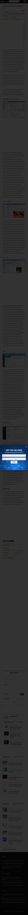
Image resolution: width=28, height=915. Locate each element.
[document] (14, 457)
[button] (26, 446)
